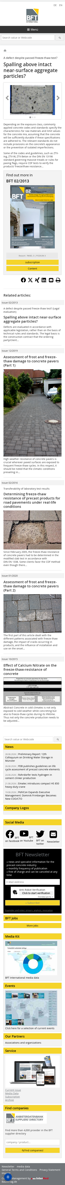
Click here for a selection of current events (29, 1028)
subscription (32, 262)
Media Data (12, 1093)
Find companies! (33, 1150)
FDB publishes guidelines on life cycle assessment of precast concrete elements (32, 767)
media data (23, 1166)
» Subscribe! (32, 902)
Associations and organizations (23, 1042)
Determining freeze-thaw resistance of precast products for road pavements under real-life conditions (31, 500)
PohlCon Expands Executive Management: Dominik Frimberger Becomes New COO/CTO (30, 795)
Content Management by (16, 1178)
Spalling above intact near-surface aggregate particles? (32, 319)
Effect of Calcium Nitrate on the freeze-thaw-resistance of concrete (30, 669)
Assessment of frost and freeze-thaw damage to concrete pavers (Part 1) (31, 361)
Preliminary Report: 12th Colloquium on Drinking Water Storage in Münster (29, 757)
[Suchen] (60, 37)
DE (55, 5)
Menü (34, 29)
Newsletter (8, 1166)
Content (32, 268)
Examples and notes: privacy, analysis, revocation (29, 910)
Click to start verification (36, 893)
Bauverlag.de (9, 1181)
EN (60, 5)
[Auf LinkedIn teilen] (44, 281)
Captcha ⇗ (45, 897)
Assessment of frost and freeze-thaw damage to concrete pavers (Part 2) (31, 586)
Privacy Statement (50, 1169)
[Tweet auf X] (30, 281)
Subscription (12, 1096)
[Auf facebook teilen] (23, 281)
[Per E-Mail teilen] (51, 280)
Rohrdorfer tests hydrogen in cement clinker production (28, 776)
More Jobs (32, 925)
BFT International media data (22, 977)
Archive (9, 1100)
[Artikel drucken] (58, 280)
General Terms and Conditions (19, 1169)
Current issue (13, 1090)
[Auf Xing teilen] (37, 281)
